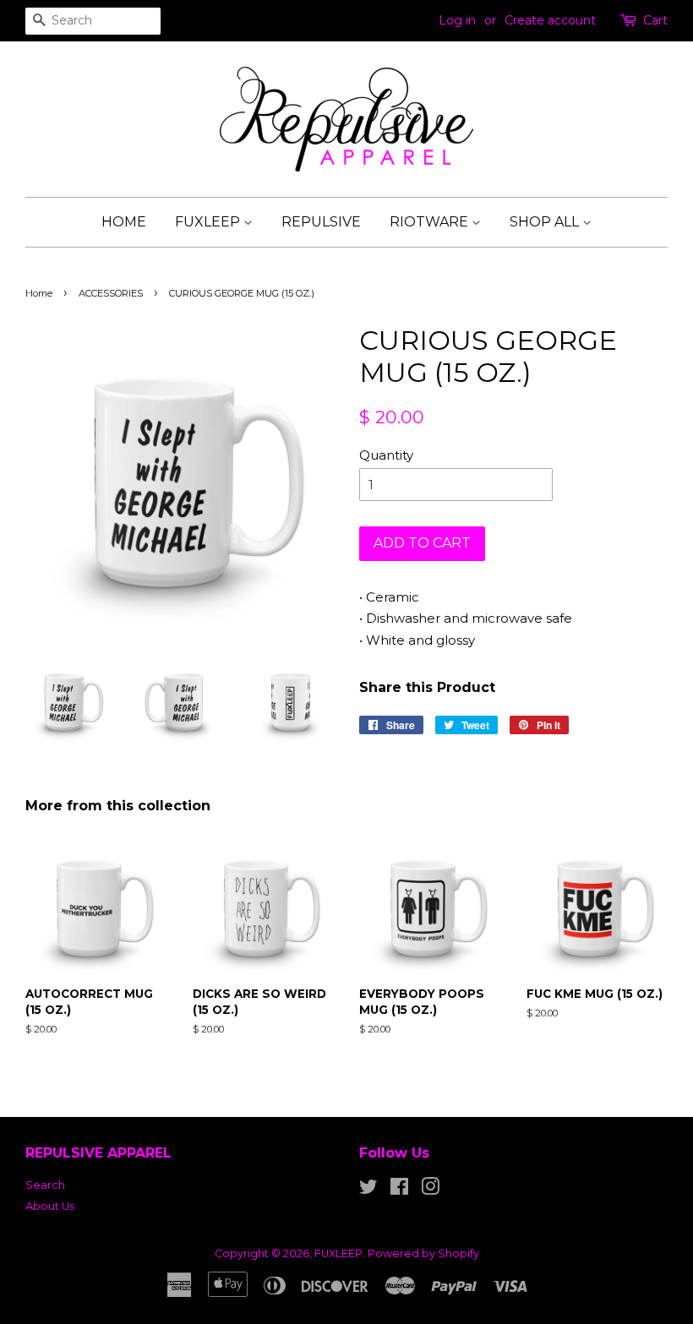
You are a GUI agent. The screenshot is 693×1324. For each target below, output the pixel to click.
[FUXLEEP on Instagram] (430, 1190)
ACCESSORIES (111, 293)
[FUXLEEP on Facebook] (399, 1190)
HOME (123, 222)
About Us (49, 1206)
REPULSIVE (321, 222)
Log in (457, 20)
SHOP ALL (546, 222)
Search (45, 1185)
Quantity (386, 455)
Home (38, 293)
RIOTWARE (431, 222)
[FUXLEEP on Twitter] (368, 1190)
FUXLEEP (209, 222)
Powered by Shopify (423, 1253)
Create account (550, 20)
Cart (655, 20)
